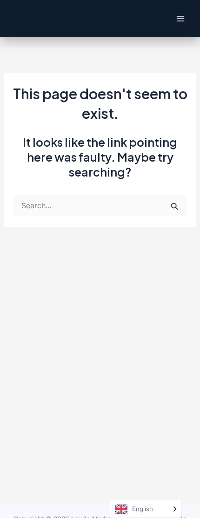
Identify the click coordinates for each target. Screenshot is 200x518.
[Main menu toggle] (180, 18)
